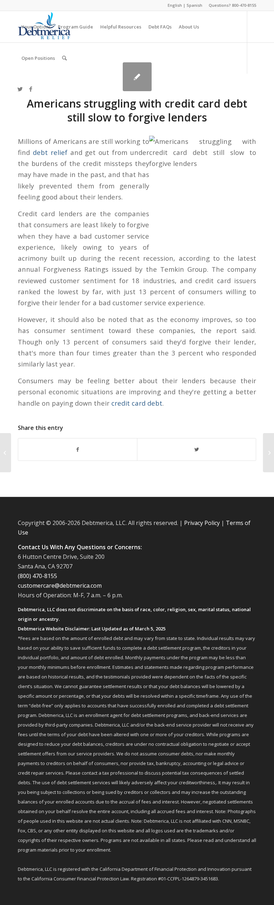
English (175, 5)
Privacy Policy (202, 523)
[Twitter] (20, 89)
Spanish (194, 5)
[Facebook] (30, 89)
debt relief (50, 152)
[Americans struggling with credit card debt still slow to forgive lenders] (137, 76)
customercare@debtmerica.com (60, 585)
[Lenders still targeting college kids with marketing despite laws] (5, 452)
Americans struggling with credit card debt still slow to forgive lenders (137, 110)
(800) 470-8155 (37, 576)
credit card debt (136, 403)
